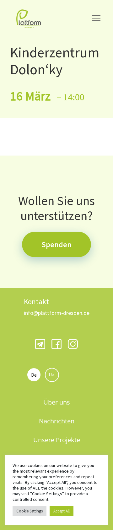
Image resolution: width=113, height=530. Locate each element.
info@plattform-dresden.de (56, 312)
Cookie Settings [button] (29, 511)
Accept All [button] (61, 511)
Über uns (56, 402)
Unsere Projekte (56, 440)
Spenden (56, 244)
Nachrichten (56, 421)
